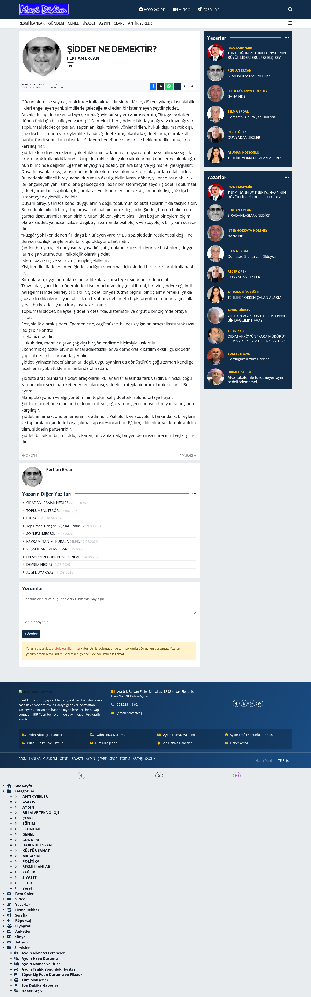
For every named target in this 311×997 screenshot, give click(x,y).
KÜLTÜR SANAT (36, 850)
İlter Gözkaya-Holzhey (247, 91)
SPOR (113, 758)
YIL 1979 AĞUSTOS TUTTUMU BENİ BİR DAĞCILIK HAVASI (256, 318)
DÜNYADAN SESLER (244, 137)
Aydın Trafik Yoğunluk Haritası (252, 735)
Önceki (31, 455)
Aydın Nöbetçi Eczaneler (45, 735)
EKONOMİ (31, 828)
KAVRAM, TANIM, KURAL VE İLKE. (53, 541)
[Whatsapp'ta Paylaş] (169, 86)
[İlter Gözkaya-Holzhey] (215, 93)
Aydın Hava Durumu (110, 735)
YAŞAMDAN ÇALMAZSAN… (48, 549)
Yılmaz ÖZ (236, 331)
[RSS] (259, 703)
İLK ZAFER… (36, 518)
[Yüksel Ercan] (215, 355)
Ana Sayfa (23, 785)
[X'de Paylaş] (160, 86)
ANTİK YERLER (140, 23)
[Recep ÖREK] (215, 134)
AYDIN (104, 23)
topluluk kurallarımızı (65, 648)
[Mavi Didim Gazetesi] (44, 9)
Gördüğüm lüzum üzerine (249, 359)
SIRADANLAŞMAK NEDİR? (47, 502)
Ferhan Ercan (83, 58)
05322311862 (127, 704)
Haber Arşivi (239, 743)
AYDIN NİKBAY (239, 310)
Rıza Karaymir (240, 47)
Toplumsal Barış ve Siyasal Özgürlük (55, 525)
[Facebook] (236, 703)
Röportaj (22, 920)
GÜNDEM (56, 23)
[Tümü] (287, 37)
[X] (244, 703)
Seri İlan (22, 915)
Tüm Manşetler (106, 743)
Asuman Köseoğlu (243, 152)
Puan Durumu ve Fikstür (45, 743)
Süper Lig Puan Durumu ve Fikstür (52, 974)
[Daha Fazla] (177, 86)
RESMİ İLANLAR (32, 23)
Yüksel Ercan (239, 353)
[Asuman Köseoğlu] (215, 154)
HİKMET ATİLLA (239, 372)
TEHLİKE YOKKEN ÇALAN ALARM (254, 158)
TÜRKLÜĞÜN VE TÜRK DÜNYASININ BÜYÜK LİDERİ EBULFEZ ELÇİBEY (257, 55)
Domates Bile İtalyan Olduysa (252, 117)
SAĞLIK (150, 758)
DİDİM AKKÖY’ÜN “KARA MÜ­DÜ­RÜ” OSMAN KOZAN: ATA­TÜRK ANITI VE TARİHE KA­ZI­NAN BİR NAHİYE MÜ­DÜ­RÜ (256, 338)
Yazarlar (211, 9)
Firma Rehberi (27, 909)
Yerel (27, 888)
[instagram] (237, 775)
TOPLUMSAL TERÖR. (43, 510)
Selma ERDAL (238, 111)
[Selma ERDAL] (215, 113)
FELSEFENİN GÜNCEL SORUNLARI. (54, 556)
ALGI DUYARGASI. (41, 572)
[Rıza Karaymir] (215, 52)
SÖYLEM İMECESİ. (41, 533)
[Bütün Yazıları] (194, 493)
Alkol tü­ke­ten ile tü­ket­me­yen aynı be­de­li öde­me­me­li (255, 379)
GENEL (73, 23)
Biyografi (23, 926)
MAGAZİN (31, 855)
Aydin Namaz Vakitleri (179, 735)
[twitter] (159, 775)
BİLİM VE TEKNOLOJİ (40, 812)
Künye (20, 936)
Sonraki (187, 455)
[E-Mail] (70, 65)
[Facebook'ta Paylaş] (153, 86)
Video (184, 9)
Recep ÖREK (237, 132)
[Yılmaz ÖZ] (215, 335)
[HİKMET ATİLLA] (215, 376)
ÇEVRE (119, 23)
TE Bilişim (285, 760)
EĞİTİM (125, 758)
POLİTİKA (30, 861)
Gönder (31, 633)
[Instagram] (251, 703)
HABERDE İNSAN (37, 845)
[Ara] (290, 9)
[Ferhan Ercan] (42, 56)
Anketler (22, 931)
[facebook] (81, 775)
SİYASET (89, 23)
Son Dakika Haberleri (177, 743)
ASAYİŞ (138, 758)
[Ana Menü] (290, 23)
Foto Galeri (155, 9)
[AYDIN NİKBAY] (215, 314)
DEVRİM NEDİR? (39, 564)
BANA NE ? (236, 96)
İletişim (21, 942)
